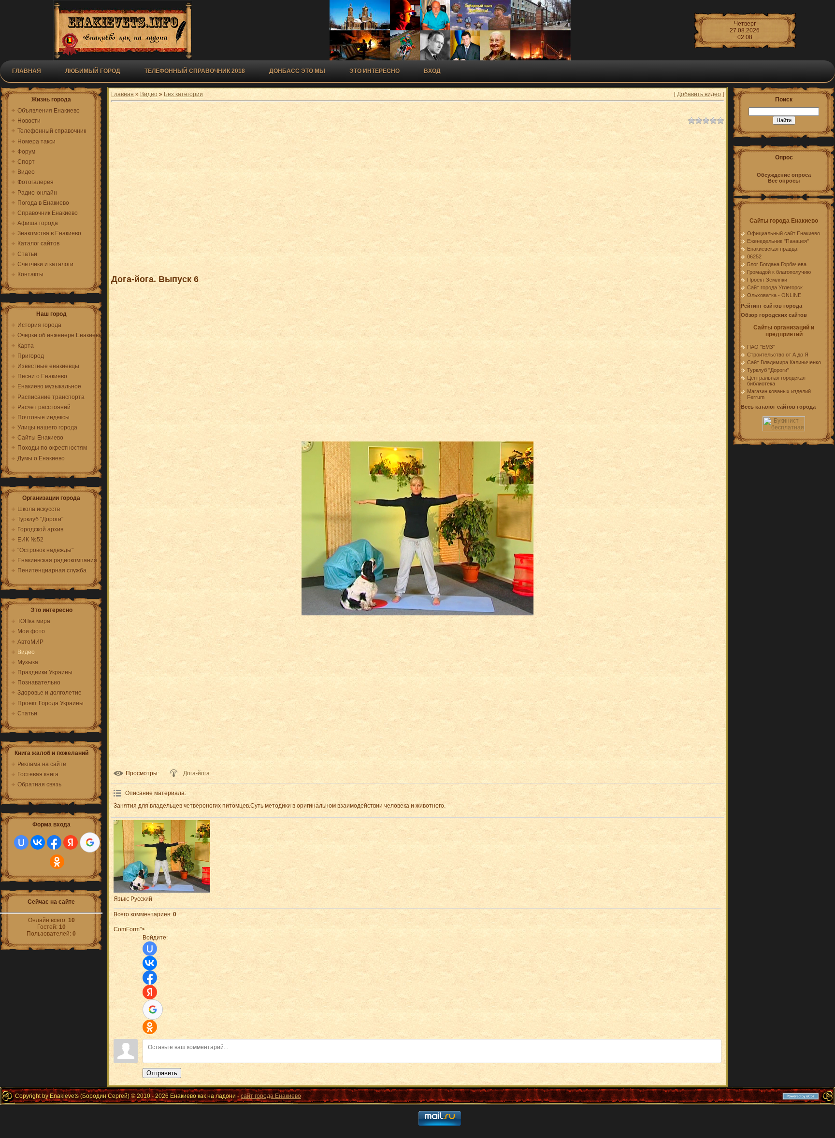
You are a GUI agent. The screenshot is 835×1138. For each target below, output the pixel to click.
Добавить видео (699, 94)
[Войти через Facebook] (54, 842)
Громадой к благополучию (779, 272)
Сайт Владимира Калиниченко (784, 362)
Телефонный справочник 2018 (194, 71)
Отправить (161, 1073)
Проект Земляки (767, 280)
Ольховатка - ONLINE (774, 295)
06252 (754, 256)
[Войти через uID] (21, 842)
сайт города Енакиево (271, 1096)
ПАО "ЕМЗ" (761, 347)
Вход (432, 71)
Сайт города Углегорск (775, 287)
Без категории (183, 94)
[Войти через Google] (90, 842)
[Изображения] (162, 856)
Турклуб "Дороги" (768, 370)
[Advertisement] (348, 195)
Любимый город (92, 71)
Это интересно (374, 71)
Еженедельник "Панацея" (778, 241)
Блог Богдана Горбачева (776, 264)
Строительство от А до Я (777, 354)
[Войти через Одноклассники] (57, 861)
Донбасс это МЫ (297, 71)
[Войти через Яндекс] (70, 842)
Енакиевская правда (772, 249)
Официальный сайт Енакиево (783, 233)
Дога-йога (196, 773)
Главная (26, 71)
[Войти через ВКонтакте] (37, 842)
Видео (149, 94)
